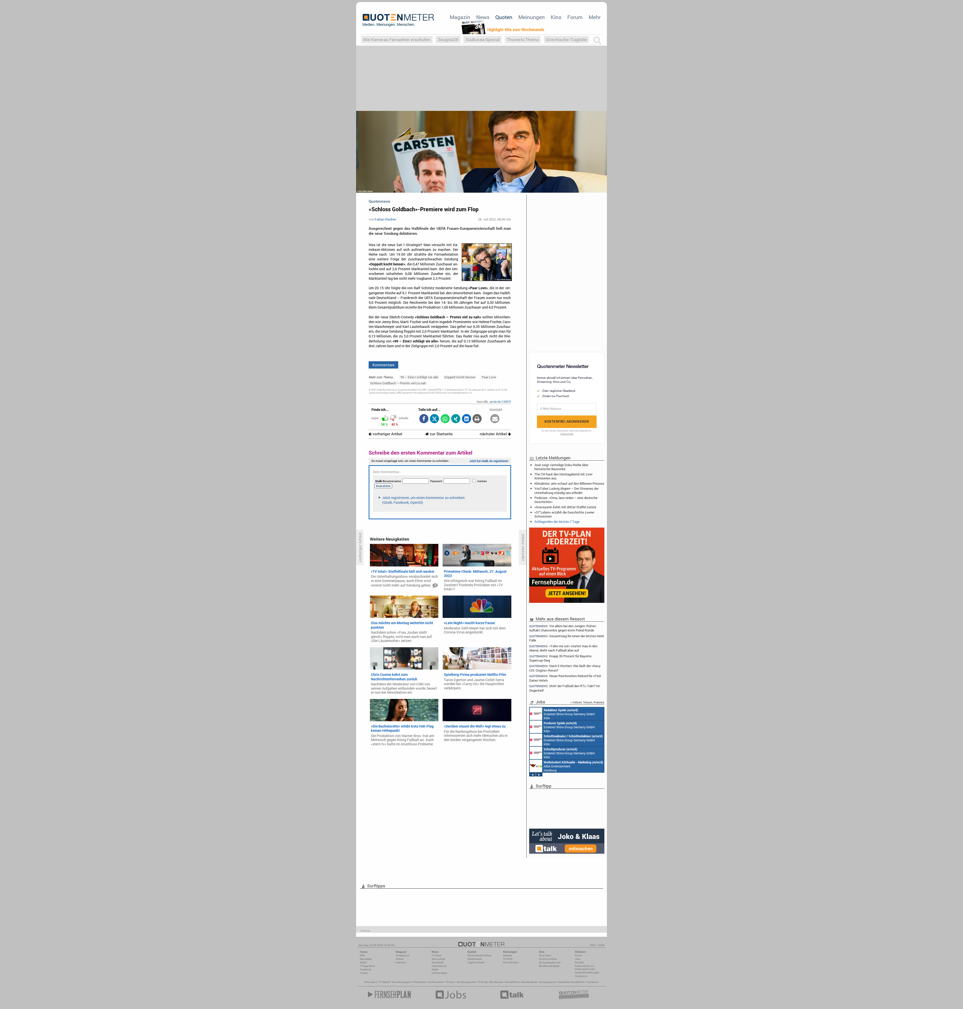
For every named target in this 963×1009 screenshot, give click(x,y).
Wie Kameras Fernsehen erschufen (396, 39)
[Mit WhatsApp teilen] (445, 419)
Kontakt (579, 962)
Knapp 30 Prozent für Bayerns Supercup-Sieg (560, 658)
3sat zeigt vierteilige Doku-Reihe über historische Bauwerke (561, 467)
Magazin (460, 17)
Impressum (581, 976)
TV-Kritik (508, 959)
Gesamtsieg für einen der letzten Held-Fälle (566, 638)
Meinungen (531, 17)
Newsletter (366, 959)
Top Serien (592, 982)
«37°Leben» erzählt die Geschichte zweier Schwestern (564, 514)
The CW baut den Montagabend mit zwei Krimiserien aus (563, 476)
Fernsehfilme (512, 982)
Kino (556, 17)
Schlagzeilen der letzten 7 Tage (557, 521)
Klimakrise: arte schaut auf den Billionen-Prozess (569, 483)
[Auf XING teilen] (455, 419)
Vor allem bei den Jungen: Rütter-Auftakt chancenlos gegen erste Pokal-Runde (563, 628)
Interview (401, 962)
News (483, 17)
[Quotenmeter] (398, 20)
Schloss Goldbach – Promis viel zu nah (398, 383)
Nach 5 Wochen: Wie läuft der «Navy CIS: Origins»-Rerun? (565, 668)
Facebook (365, 969)
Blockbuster (496, 982)
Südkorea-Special (483, 39)
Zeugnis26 (448, 39)
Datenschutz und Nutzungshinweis (585, 967)
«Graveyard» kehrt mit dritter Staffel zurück (565, 507)
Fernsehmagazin (401, 982)
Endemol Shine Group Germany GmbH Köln (569, 714)
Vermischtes (438, 959)
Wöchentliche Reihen (479, 955)
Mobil (363, 962)
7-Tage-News (367, 966)
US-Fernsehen (439, 973)
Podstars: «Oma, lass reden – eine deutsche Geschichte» (566, 499)
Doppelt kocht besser (459, 377)
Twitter (364, 973)
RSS (362, 955)
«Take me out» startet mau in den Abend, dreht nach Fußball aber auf (563, 648)
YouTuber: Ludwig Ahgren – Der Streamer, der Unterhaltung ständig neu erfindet (566, 490)
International (439, 966)
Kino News (371, 982)
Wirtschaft (437, 962)
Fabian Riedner (385, 219)
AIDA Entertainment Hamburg (573, 766)
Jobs (578, 959)
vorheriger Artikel (387, 433)
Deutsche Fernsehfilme (571, 982)
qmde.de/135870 (500, 401)
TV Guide (482, 982)
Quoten (503, 17)
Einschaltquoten (466, 982)
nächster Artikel (494, 433)
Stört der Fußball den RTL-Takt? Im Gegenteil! (564, 688)
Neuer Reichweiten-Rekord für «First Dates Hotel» (565, 678)
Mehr (595, 17)
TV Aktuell (384, 982)
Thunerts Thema (523, 39)
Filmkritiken (419, 982)
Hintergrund (402, 955)
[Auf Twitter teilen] (434, 419)
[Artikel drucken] (477, 419)
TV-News (437, 955)
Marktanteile (474, 959)
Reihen (400, 959)
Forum (575, 17)
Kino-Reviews (511, 962)
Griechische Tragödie (566, 39)
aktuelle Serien (529, 982)
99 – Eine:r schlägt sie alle (419, 377)
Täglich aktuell (476, 962)
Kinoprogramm (548, 982)
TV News (450, 982)
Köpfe (435, 969)
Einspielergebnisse (549, 962)
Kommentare (383, 364)
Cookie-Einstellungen (587, 972)
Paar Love (489, 377)
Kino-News (545, 955)
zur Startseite (441, 433)
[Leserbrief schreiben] (495, 419)
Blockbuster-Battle (549, 966)
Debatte (507, 955)
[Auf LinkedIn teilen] (466, 419)
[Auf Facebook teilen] (423, 419)
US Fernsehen (436, 982)
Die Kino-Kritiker (548, 959)
